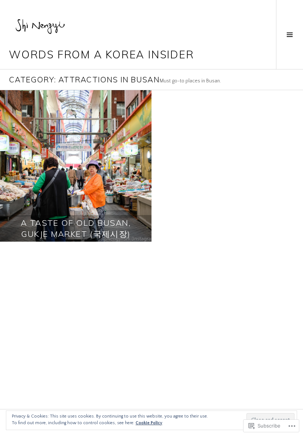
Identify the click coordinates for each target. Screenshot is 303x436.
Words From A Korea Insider (101, 54)
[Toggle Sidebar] (289, 34)
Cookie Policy (149, 422)
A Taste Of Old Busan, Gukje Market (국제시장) (76, 228)
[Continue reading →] (76, 166)
